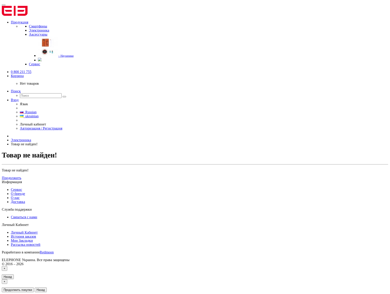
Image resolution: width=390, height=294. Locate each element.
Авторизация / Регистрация (41, 128)
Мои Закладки (22, 240)
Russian (30, 112)
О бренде (18, 194)
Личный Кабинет (24, 232)
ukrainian (31, 116)
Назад (8, 276)
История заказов (23, 236)
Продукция (19, 22)
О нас (15, 198)
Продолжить (11, 178)
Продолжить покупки (18, 290)
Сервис (16, 189)
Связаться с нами (24, 217)
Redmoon (47, 252)
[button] (17, 76)
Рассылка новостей (25, 244)
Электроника (21, 140)
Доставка (18, 202)
